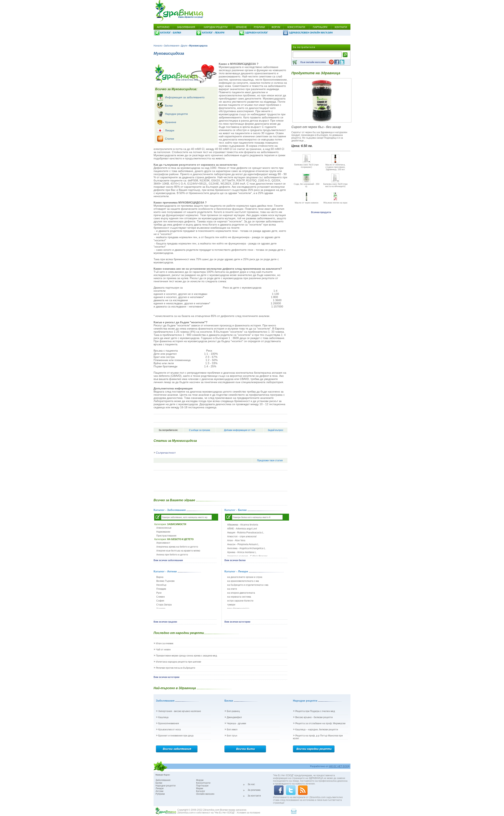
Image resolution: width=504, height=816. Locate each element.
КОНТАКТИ (341, 27)
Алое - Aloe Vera (236, 540)
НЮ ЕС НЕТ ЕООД (339, 766)
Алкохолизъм (163, 527)
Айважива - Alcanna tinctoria (242, 524)
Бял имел (232, 729)
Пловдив (161, 589)
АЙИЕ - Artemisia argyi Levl (242, 528)
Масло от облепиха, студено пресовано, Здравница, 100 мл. (335, 167)
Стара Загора (164, 604)
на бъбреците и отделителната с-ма (247, 585)
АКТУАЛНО (163, 27)
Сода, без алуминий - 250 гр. (306, 185)
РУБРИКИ (259, 27)
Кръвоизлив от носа (169, 729)
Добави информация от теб (239, 430)
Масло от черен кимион (306, 202)
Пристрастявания (166, 535)
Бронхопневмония (168, 723)
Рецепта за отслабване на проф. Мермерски (320, 723)
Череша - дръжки (236, 723)
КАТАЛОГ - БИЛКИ (170, 32)
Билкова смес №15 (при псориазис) (306, 165)
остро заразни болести (240, 600)
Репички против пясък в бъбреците (175, 668)
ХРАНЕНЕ (241, 27)
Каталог (200, 791)
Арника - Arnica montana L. (242, 552)
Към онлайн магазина (313, 62)
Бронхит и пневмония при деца (176, 735)
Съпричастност (166, 452)
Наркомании (163, 531)
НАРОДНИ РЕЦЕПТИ (216, 27)
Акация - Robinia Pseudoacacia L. (245, 532)
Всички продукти (321, 212)
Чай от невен (163, 649)
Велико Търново (165, 581)
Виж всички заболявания (168, 560)
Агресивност (163, 542)
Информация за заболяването (185, 97)
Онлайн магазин (205, 794)
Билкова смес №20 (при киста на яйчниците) (335, 185)
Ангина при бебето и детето (172, 554)
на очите (232, 589)
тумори (231, 604)
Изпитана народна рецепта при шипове (178, 661)
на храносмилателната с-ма (243, 581)
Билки (169, 105)
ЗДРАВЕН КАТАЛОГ (256, 32)
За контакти (254, 795)
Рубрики (160, 794)
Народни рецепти (176, 113)
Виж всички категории (237, 621)
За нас (251, 784)
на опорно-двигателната (241, 592)
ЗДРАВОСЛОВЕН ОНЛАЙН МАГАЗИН (311, 32)
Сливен (160, 596)
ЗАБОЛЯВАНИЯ (186, 27)
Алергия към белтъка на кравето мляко (178, 550)
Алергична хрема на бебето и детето (177, 546)
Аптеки (159, 791)
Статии (169, 138)
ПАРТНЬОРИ (320, 27)
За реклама (254, 790)
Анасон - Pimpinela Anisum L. (243, 544)
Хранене (170, 122)
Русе (159, 592)
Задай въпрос (275, 430)
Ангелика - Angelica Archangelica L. (246, 548)
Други (184, 45)
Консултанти (203, 783)
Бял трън (232, 735)
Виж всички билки (235, 560)
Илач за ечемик (164, 643)
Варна (159, 577)
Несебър (161, 585)
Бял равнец (233, 711)
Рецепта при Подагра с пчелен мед (315, 711)
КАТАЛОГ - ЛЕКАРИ (213, 32)
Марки (199, 788)
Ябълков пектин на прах (335, 202)
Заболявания (171, 45)
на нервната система (239, 596)
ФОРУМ (275, 27)
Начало (158, 45)
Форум (199, 780)
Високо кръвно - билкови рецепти (314, 717)
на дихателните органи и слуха (244, 577)
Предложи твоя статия (270, 460)
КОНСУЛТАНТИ (296, 27)
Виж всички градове (165, 621)
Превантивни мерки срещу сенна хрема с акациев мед (186, 655)
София (160, 600)
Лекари (169, 130)
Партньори (202, 785)
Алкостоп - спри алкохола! (242, 536)
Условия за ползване (248, 812)
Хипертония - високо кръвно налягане (179, 711)
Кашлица (163, 717)
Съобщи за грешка (199, 430)
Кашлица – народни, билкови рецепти (316, 729)
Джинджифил (234, 717)
